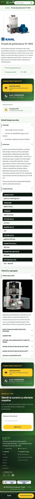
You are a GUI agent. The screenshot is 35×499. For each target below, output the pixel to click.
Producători (6, 468)
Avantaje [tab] (6, 125)
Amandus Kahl (10, 72)
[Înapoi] (2, 8)
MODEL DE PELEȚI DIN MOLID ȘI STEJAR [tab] (15, 346)
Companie (5, 457)
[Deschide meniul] (13, 1)
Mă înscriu (17, 427)
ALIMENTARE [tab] (7, 336)
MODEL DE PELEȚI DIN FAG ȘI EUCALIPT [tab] (15, 351)
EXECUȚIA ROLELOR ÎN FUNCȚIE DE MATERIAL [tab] (14, 330)
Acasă (4, 454)
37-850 (23, 72)
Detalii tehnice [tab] (8, 189)
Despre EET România (23, 454)
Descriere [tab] (6, 144)
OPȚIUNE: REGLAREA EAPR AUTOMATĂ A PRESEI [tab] (16, 341)
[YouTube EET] (13, 475)
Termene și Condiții (23, 460)
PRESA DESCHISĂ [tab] (8, 276)
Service (5, 462)
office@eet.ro (23, 448)
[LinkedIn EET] (4, 475)
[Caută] (31, 2)
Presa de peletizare (12, 68)
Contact (5, 465)
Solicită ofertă (26, 496)
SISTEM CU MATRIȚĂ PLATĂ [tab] (12, 356)
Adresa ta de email (10, 416)
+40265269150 (8, 448)
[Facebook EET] (8, 475)
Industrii (5, 460)
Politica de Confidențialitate (25, 457)
